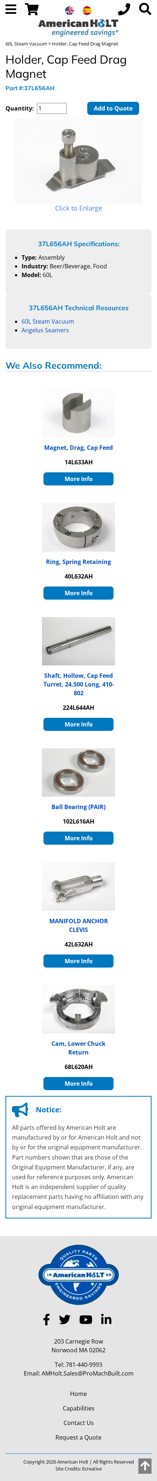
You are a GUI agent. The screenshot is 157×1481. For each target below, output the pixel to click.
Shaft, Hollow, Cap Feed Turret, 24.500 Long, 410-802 (78, 684)
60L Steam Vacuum (26, 43)
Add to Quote (113, 108)
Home (78, 1394)
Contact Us (79, 1423)
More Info (79, 479)
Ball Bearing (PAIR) (78, 807)
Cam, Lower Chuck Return (78, 1048)
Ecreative (92, 1468)
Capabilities (79, 1408)
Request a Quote (78, 1437)
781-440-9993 (84, 1365)
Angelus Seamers (45, 330)
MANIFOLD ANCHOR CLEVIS (78, 925)
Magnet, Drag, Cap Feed (78, 448)
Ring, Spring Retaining (78, 562)
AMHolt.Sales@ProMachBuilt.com (88, 1373)
